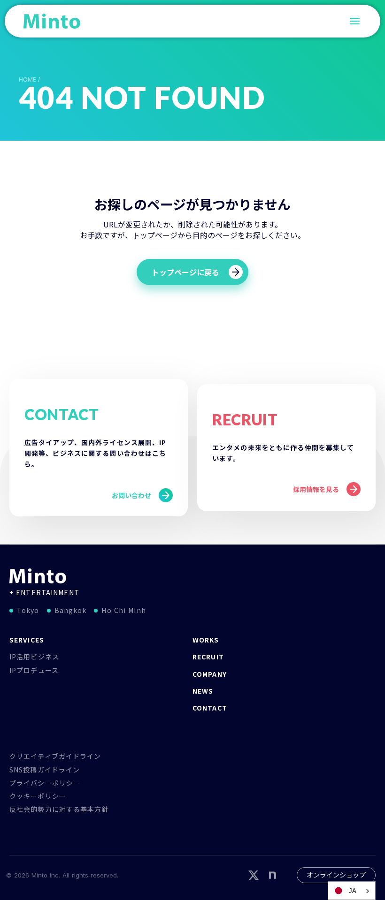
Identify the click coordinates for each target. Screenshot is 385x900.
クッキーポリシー (37, 796)
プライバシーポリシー (44, 782)
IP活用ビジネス (34, 656)
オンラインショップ (336, 874)
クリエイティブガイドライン (55, 756)
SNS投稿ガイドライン (44, 769)
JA (352, 890)
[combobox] (352, 890)
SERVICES (26, 639)
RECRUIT (208, 656)
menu (355, 21)
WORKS (205, 639)
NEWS (202, 691)
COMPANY (209, 674)
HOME (27, 80)
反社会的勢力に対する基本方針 (59, 809)
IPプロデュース (34, 670)
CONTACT (209, 707)
